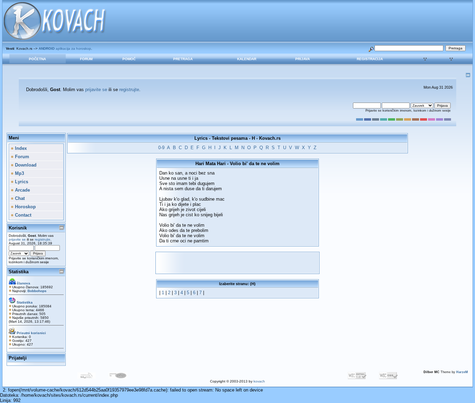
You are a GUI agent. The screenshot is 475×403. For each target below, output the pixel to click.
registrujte (129, 89)
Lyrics (21, 181)
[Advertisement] (237, 262)
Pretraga (183, 59)
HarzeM (462, 372)
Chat (19, 198)
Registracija (370, 59)
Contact (22, 215)
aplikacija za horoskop (65, 48)
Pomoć (129, 59)
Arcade (22, 190)
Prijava (302, 59)
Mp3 (19, 173)
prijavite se (96, 89)
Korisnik (18, 228)
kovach (259, 381)
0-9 (161, 147)
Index (20, 148)
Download (25, 165)
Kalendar (246, 59)
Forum (86, 59)
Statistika (19, 271)
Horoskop (25, 206)
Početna (37, 59)
